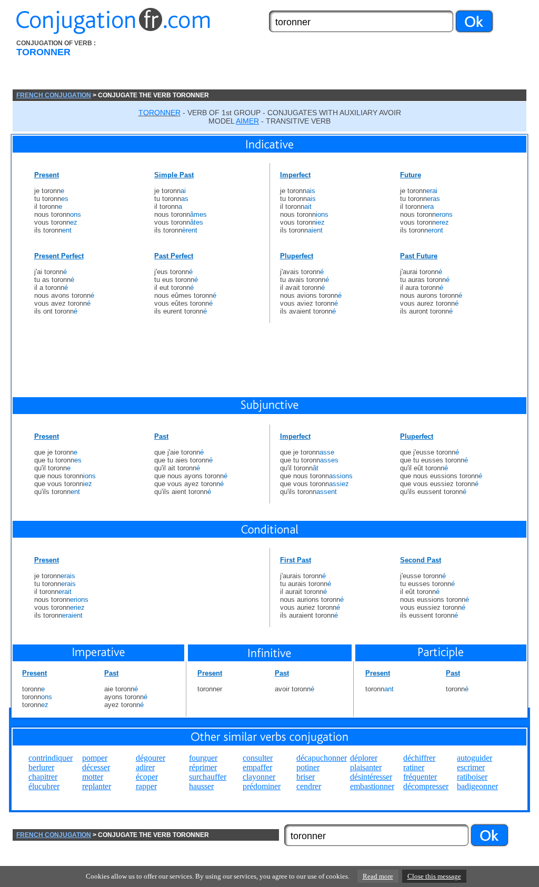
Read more (378, 876)
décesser (96, 767)
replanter (96, 786)
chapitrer (42, 776)
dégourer (150, 757)
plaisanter (366, 767)
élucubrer (43, 786)
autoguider (474, 757)
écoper (147, 776)
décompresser (425, 786)
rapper (146, 786)
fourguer (203, 757)
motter (92, 776)
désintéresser (371, 776)
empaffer (257, 767)
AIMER (247, 121)
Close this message (434, 876)
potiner (308, 767)
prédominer (262, 786)
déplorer (363, 757)
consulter (258, 757)
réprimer (203, 767)
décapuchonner (321, 757)
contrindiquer (50, 757)
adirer (145, 767)
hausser (201, 786)
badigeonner (477, 786)
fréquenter (420, 776)
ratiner (413, 767)
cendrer (308, 786)
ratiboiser (472, 776)
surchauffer (207, 776)
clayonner (259, 776)
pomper (94, 757)
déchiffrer (419, 757)
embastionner (372, 786)
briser (305, 776)
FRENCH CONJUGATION (53, 95)
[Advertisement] (329, 64)
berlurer (41, 767)
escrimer (471, 767)
